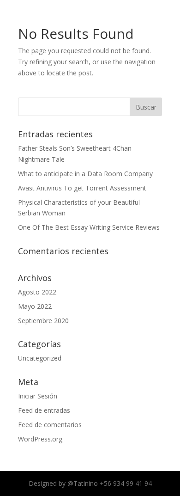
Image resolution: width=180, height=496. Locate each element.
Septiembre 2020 (43, 320)
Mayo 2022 (35, 306)
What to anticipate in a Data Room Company (85, 173)
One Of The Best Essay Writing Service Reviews (89, 227)
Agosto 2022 (37, 292)
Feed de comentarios (50, 424)
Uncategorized (39, 358)
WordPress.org (40, 439)
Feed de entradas (44, 410)
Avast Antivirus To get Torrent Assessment (82, 188)
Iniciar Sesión (37, 396)
